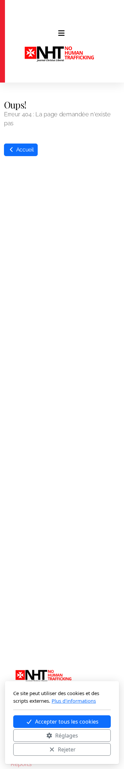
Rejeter (67, 749)
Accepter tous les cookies (67, 721)
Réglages (66, 735)
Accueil (24, 150)
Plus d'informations (74, 700)
